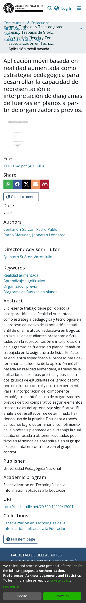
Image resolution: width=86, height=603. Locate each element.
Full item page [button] (22, 539)
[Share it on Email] (35, 184)
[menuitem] (56, 8)
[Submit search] (50, 8)
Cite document (23, 196)
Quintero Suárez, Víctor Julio (27, 256)
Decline (22, 596)
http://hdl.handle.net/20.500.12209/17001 (38, 506)
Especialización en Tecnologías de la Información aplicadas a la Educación (31, 43)
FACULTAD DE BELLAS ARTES (36, 555)
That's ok (62, 596)
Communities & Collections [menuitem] (27, 22)
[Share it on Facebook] (17, 184)
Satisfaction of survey (22, 39)
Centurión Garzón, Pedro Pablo (30, 229)
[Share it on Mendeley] (44, 184)
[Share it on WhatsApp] (8, 184)
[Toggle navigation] (79, 8)
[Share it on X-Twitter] (26, 184)
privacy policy (60, 580)
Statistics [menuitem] (11, 33)
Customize (11, 587)
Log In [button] (67, 8)
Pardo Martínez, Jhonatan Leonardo (34, 234)
